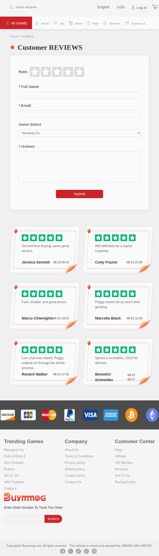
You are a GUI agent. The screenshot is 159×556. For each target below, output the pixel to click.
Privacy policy (75, 463)
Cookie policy (75, 475)
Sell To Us (122, 475)
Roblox (9, 469)
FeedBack (27, 36)
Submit (79, 194)
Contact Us (73, 482)
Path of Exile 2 (14, 456)
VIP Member (124, 463)
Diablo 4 (10, 488)
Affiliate (120, 456)
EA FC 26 (11, 475)
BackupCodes (125, 482)
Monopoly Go (14, 450)
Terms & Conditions (79, 456)
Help (118, 450)
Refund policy (75, 469)
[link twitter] (70, 552)
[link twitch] (86, 552)
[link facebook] (62, 552)
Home (14, 36)
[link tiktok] (78, 552)
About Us (71, 450)
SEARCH (53, 519)
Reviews (121, 469)
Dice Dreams (13, 463)
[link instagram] (94, 552)
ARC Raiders (14, 482)
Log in (141, 8)
